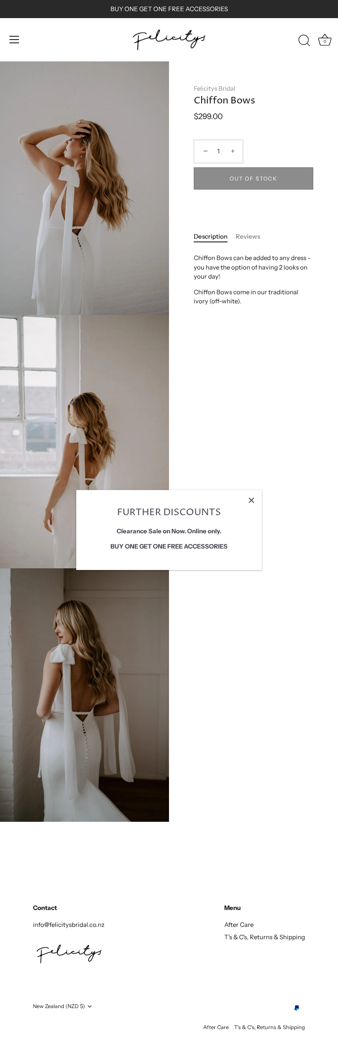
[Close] (251, 500)
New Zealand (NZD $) (59, 1006)
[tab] (215, 237)
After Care (239, 925)
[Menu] (14, 39)
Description (211, 236)
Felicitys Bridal (214, 88)
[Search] (304, 41)
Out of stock (253, 178)
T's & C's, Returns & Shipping (264, 937)
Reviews (248, 236)
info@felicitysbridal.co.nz (68, 925)
